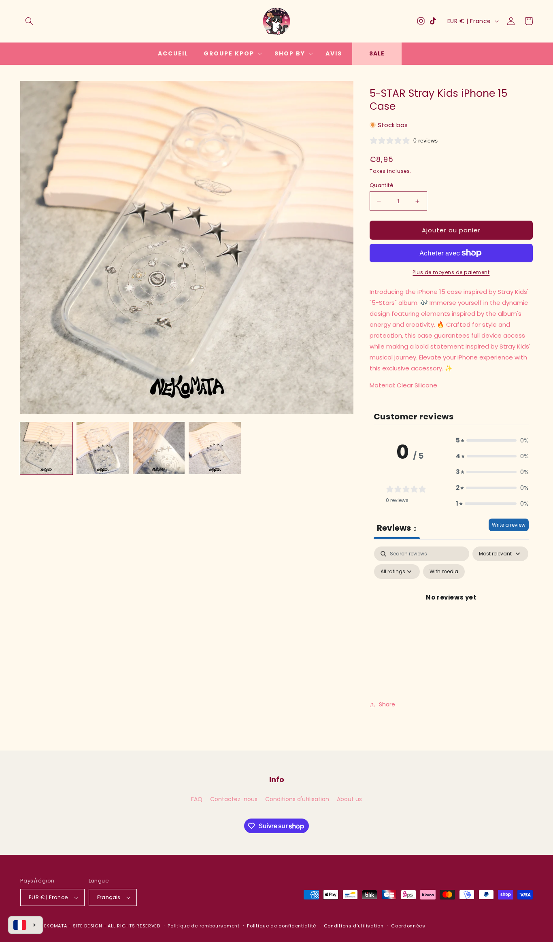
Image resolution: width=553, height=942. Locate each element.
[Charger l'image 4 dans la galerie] (215, 448)
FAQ (196, 799)
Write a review (508, 524)
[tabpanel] (451, 615)
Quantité (381, 185)
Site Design (87, 926)
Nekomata (53, 926)
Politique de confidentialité (281, 926)
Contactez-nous (233, 799)
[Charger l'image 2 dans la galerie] (103, 448)
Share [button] (387, 704)
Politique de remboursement (203, 926)
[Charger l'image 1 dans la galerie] (46, 448)
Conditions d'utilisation (297, 799)
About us (349, 799)
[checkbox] (444, 571)
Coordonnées (408, 926)
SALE (377, 53)
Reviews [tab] (397, 528)
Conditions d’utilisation (354, 926)
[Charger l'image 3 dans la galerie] (159, 448)
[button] (29, 21)
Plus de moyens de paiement (451, 272)
